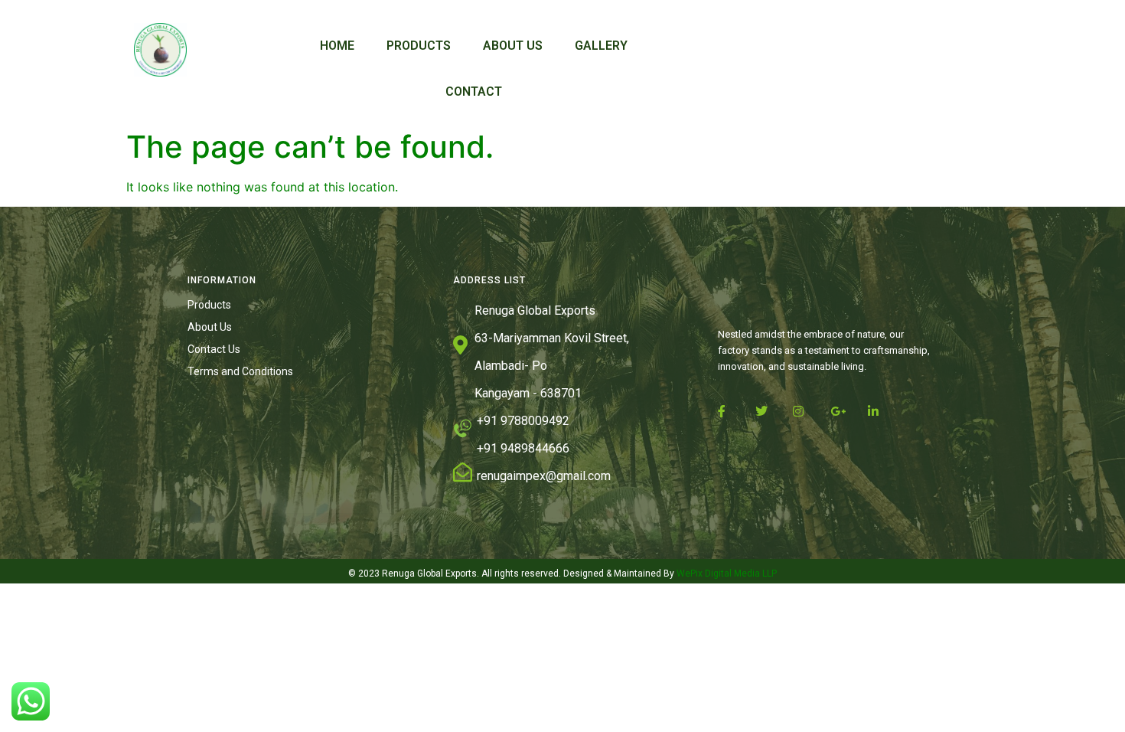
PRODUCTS (418, 45)
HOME (337, 45)
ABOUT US (513, 45)
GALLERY (601, 45)
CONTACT (473, 91)
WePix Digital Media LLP (725, 573)
